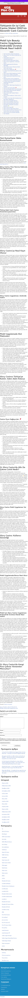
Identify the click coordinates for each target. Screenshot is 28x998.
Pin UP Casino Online (6, 925)
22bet (3, 875)
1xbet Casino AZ (5, 860)
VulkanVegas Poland (6, 940)
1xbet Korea (4, 867)
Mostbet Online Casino (7, 893)
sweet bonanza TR (6, 933)
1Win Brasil (4, 834)
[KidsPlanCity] (7, 11)
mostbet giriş (5, 888)
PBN (3, 912)
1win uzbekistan (5, 847)
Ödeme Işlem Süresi (8, 91)
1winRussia (4, 849)
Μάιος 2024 (4, 798)
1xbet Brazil (4, 857)
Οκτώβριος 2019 (5, 822)
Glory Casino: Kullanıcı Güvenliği (11, 74)
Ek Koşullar (6, 83)
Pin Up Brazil (4, 917)
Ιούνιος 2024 (5, 796)
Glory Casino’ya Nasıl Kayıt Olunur (11, 60)
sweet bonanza (5, 930)
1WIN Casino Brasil (6, 836)
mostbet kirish (5, 891)
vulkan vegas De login (7, 935)
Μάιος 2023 (4, 804)
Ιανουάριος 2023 (5, 814)
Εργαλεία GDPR (4, 991)
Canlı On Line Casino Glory (9, 87)
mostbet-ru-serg (5, 909)
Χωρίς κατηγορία (8, 704)
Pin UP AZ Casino (6, 914)
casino (3, 878)
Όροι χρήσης (4, 977)
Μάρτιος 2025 (5, 783)
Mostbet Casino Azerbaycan (8, 886)
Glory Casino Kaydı (8, 107)
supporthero (15, 33)
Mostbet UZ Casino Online (7, 904)
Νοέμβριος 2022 (5, 819)
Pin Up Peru (4, 927)
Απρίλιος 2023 (5, 806)
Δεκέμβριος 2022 (6, 817)
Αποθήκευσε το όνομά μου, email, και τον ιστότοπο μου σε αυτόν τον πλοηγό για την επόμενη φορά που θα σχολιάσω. (13, 739)
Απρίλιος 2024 (5, 801)
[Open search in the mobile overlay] (14, 13)
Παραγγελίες (4, 987)
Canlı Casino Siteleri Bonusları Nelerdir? (12, 90)
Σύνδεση (4, 952)
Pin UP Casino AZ (6, 922)
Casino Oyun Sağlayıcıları (9, 69)
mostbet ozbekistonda (7, 896)
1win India (4, 839)
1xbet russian (5, 873)
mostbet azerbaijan (6, 883)
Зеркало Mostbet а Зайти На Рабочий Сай (8, 707)
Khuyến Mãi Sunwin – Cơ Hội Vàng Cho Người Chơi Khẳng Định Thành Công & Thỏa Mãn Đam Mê (13, 767)
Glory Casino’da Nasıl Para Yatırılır (11, 103)
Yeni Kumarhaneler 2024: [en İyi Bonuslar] (12, 89)
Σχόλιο (2, 716)
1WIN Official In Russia (7, 841)
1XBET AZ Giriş (5, 854)
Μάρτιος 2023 (5, 809)
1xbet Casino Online (6, 862)
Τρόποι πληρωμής (5, 973)
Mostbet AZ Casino (6, 880)
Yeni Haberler (6, 113)
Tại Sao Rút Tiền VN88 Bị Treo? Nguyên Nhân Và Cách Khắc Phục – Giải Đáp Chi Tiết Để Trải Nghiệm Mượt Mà (13, 753)
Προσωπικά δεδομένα (6, 979)
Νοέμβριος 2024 (5, 788)
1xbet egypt (4, 865)
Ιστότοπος (2, 735)
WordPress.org (5, 960)
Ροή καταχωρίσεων (6, 955)
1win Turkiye (4, 844)
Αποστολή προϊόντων (6, 971)
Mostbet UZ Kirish (6, 907)
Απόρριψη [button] (2, 996)
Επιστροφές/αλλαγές (6, 975)
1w (2, 828)
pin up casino (5, 920)
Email (1, 732)
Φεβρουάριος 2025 (6, 785)
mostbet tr (4, 899)
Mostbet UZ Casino (6, 901)
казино (3, 946)
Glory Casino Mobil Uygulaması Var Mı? (12, 73)
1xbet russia (4, 870)
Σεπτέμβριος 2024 (6, 791)
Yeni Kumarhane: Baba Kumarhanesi (11, 53)
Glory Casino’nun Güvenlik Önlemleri (11, 112)
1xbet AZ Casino (5, 852)
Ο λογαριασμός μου (5, 985)
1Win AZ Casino (5, 831)
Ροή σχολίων (5, 957)
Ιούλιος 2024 (5, 793)
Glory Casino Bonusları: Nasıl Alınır (11, 102)
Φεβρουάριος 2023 (6, 811)
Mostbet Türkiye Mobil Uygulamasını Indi (9, 708)
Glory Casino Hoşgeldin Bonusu (10, 100)
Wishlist (3, 989)
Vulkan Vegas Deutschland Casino (9, 938)
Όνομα (2, 730)
